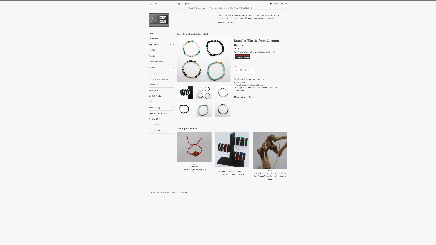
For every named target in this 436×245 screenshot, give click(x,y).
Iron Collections (161, 73)
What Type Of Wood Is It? (239, 8)
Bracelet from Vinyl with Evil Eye (232, 171)
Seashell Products (161, 96)
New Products (154, 125)
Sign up (186, 3)
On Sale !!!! (153, 119)
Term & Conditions (217, 8)
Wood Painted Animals (161, 113)
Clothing (161, 50)
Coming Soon (154, 130)
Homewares (161, 67)
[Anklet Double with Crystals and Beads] (270, 150)
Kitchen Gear (161, 84)
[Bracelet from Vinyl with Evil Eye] (232, 149)
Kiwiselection (165, 192)
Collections (153, 38)
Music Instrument (156, 90)
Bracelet (194, 166)
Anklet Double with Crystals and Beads (270, 173)
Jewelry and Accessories (161, 79)
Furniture (152, 56)
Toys (161, 101)
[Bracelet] (194, 147)
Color (235, 66)
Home (151, 33)
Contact (202, 8)
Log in (179, 3)
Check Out (283, 3)
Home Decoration (161, 61)
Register (261, 52)
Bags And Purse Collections (161, 44)
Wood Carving (161, 107)
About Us (191, 8)
